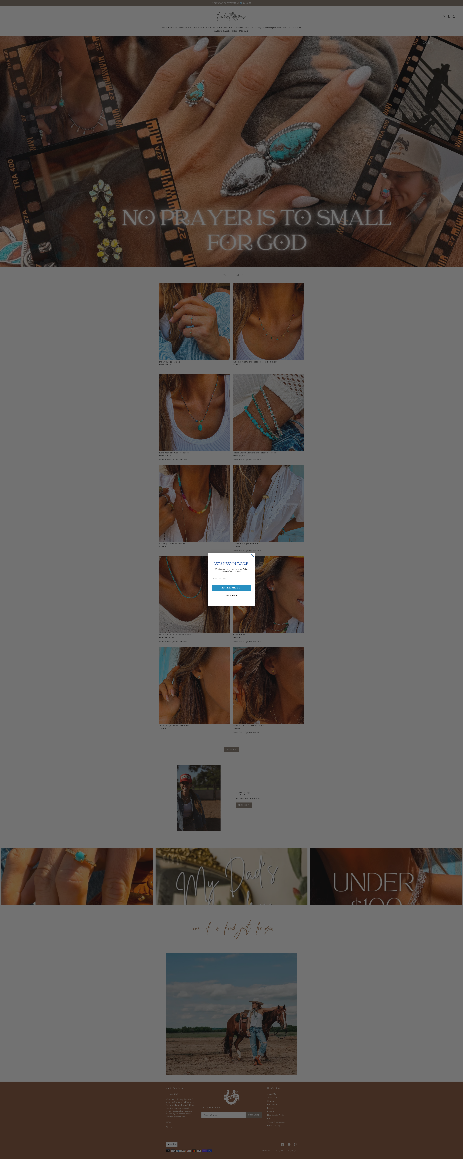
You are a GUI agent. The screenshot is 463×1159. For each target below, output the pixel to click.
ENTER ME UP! (231, 587)
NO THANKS (231, 595)
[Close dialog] (252, 555)
